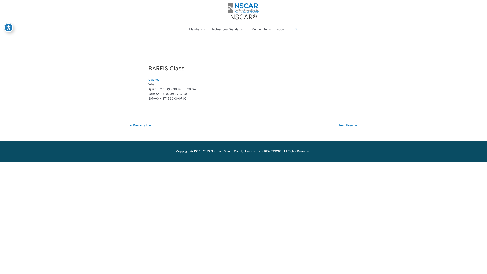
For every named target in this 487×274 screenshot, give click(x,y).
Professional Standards (227, 29)
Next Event (348, 125)
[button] (296, 29)
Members (195, 29)
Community (259, 29)
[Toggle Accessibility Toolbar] (8, 27)
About (281, 29)
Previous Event (142, 125)
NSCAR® (243, 17)
